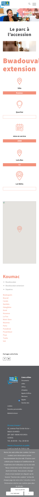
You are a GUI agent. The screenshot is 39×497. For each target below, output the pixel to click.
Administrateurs (12, 413)
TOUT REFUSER (14, 493)
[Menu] (33, 4)
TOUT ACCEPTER (20, 489)
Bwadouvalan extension (15, 285)
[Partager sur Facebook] (4, 359)
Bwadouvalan (11, 282)
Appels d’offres (26, 393)
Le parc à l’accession (19, 31)
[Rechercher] (28, 4)
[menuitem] (28, 4)
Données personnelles (14, 409)
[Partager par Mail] (8, 359)
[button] (19, 229)
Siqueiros (9, 289)
